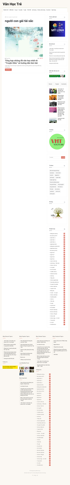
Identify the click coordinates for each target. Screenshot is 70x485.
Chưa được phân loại (54, 282)
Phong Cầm (8, 58)
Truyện (24, 9)
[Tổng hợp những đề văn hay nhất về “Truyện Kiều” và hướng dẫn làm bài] (24, 42)
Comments (63, 84)
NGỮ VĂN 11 (52, 239)
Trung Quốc (52, 320)
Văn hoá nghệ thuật (54, 280)
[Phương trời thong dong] (31, 368)
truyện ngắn (58, 177)
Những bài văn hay (54, 233)
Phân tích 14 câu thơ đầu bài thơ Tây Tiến (57, 55)
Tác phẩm (20, 9)
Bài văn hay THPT (53, 235)
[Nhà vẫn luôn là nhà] (21, 371)
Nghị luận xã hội (53, 244)
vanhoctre (52, 191)
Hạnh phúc (52, 172)
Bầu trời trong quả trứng (54, 170)
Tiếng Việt (52, 277)
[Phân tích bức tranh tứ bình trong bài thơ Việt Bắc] (53, 97)
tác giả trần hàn (53, 186)
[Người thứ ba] (26, 368)
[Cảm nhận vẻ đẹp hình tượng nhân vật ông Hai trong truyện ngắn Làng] (21, 368)
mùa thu (51, 175)
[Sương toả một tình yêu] (53, 120)
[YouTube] (36, 475)
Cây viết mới (52, 305)
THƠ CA (51, 299)
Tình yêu (51, 189)
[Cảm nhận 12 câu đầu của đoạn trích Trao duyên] (53, 91)
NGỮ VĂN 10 (52, 242)
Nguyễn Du (57, 175)
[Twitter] (34, 475)
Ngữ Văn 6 (52, 258)
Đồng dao (52, 290)
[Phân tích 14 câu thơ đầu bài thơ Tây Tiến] (53, 103)
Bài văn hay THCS (53, 250)
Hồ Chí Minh (52, 307)
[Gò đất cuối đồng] (31, 371)
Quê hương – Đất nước (54, 263)
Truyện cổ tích (53, 288)
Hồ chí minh (58, 172)
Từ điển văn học (53, 271)
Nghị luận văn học (53, 248)
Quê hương (34, 9)
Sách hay (52, 275)
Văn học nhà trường (41, 9)
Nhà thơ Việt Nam (53, 309)
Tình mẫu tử (60, 186)
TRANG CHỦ (5, 9)
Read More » (8, 69)
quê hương (52, 177)
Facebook (48, 9)
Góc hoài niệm (53, 269)
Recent (50, 84)
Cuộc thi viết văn (53, 261)
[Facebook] (32, 475)
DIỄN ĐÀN (11, 9)
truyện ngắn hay (53, 179)
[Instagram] (37, 475)
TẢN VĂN (29, 9)
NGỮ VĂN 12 (52, 237)
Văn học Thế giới (53, 313)
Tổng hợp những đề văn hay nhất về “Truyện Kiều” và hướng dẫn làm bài (21, 61)
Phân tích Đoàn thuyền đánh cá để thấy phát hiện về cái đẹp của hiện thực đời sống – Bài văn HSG (56, 60)
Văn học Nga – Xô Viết (54, 318)
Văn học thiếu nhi (53, 286)
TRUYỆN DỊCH (53, 324)
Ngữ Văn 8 (52, 256)
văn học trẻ (58, 191)
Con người (52, 267)
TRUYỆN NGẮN (53, 297)
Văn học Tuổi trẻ (53, 265)
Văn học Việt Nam (53, 294)
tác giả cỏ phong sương (54, 182)
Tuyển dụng (53, 9)
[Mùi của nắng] (26, 371)
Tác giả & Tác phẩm (54, 284)
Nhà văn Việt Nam (53, 311)
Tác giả (16, 9)
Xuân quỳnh (52, 193)
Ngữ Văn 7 (52, 254)
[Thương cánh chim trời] (21, 374)
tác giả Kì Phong (53, 184)
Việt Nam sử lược (53, 273)
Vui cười (52, 322)
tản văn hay (57, 189)
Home (7, 17)
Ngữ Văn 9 (52, 252)
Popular (57, 84)
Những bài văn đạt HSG (55, 246)
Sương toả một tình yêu (53, 63)
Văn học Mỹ (52, 316)
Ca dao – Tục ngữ (53, 292)
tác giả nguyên (61, 184)
